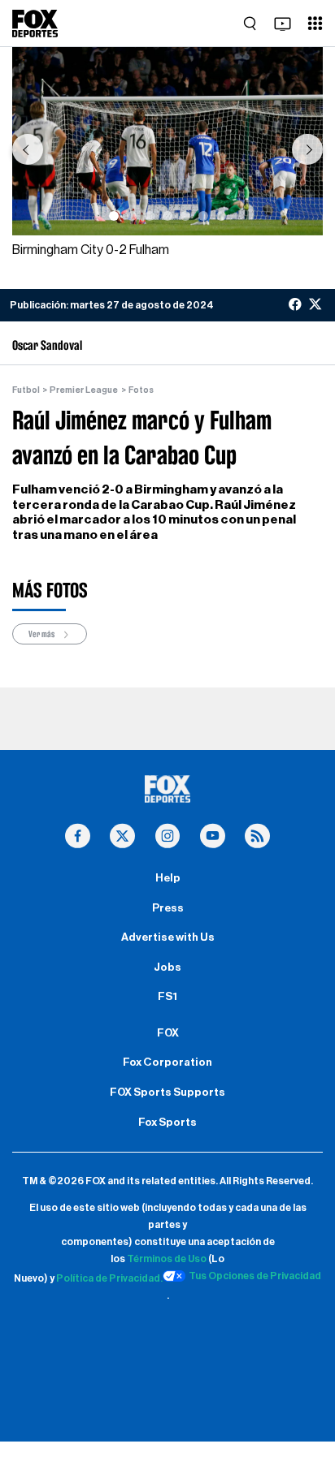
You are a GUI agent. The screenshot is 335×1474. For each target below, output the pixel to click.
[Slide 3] (149, 216)
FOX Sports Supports (167, 1092)
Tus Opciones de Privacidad (255, 1276)
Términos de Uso (167, 1259)
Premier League (84, 390)
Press (168, 908)
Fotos (141, 390)
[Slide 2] (132, 216)
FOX (168, 1033)
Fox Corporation (167, 1062)
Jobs (167, 967)
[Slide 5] (185, 216)
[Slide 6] (203, 216)
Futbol (26, 390)
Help (168, 878)
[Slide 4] (167, 216)
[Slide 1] (114, 216)
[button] (27, 149)
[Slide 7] (221, 216)
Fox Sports (167, 1122)
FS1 (167, 996)
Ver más (42, 634)
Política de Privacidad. (109, 1278)
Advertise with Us (168, 937)
